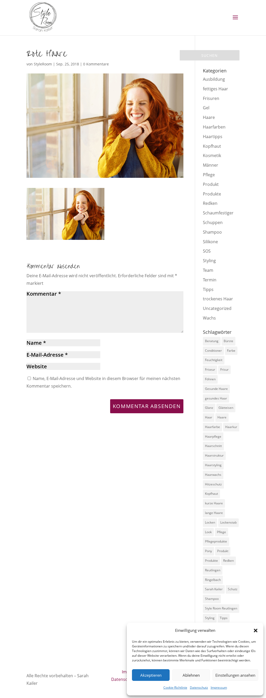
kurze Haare (214, 503)
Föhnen (210, 379)
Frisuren (211, 98)
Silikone (210, 242)
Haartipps (212, 136)
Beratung (211, 341)
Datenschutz (199, 687)
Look (208, 532)
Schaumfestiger (218, 213)
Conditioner (213, 350)
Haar (208, 417)
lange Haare (214, 513)
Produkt (211, 184)
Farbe (231, 350)
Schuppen (213, 222)
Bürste (228, 341)
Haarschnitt (213, 446)
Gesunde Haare (216, 389)
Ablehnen (191, 675)
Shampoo (212, 232)
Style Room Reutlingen (221, 608)
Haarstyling (213, 465)
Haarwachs (213, 474)
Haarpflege (213, 436)
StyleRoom (43, 64)
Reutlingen (212, 570)
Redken (210, 203)
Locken (210, 522)
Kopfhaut (212, 146)
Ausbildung (214, 79)
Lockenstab (228, 522)
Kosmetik (212, 155)
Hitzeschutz (213, 484)
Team (208, 270)
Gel (206, 108)
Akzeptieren (151, 675)
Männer (210, 165)
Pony (208, 551)
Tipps (208, 289)
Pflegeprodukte (216, 541)
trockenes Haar (218, 299)
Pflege (209, 175)
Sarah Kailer (214, 589)
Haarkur (231, 427)
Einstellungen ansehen (235, 675)
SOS (207, 251)
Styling (209, 260)
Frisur (224, 369)
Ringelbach (213, 580)
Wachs (209, 318)
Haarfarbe (212, 427)
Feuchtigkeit (213, 360)
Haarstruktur (214, 455)
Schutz (232, 589)
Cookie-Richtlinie (175, 687)
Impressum (219, 687)
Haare (209, 117)
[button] (255, 630)
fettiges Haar (215, 89)
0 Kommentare (96, 64)
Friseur (210, 369)
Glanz (209, 407)
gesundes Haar (216, 398)
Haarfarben (214, 127)
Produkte (212, 194)
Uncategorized (217, 308)
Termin (209, 280)
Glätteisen (225, 407)
